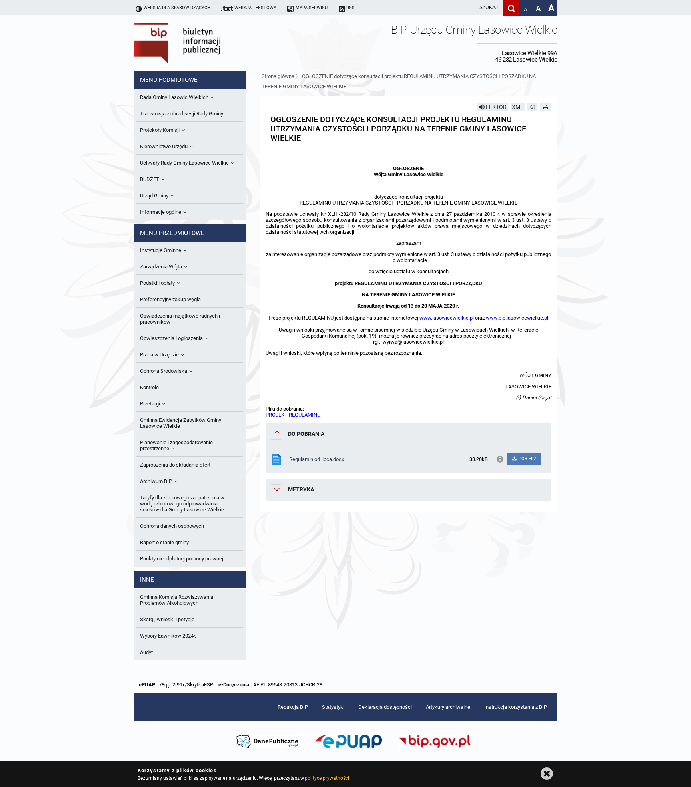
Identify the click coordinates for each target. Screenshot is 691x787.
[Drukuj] (545, 107)
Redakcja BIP (293, 707)
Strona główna (278, 76)
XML (517, 107)
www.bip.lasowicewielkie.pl (517, 318)
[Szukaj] (511, 8)
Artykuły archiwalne (448, 707)
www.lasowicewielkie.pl (446, 318)
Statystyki (333, 707)
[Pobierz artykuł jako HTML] (532, 107)
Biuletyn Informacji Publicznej (200, 43)
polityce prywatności (327, 778)
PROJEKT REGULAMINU (293, 415)
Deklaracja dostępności (385, 707)
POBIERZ (527, 458)
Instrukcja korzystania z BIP (515, 707)
